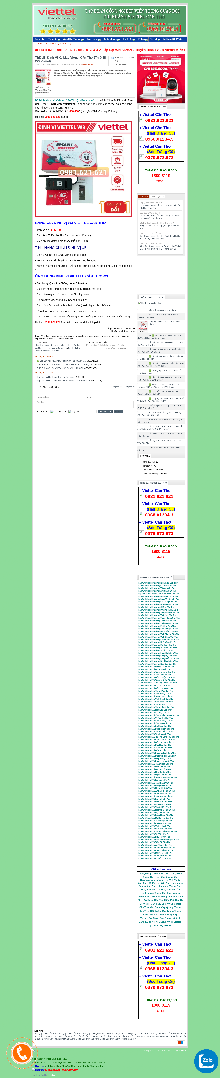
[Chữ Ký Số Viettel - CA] (149, 303)
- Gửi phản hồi (129, 387)
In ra (116, 61)
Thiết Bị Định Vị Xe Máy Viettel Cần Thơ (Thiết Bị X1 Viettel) (63, 364)
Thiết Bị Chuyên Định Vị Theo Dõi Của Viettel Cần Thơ (61, 368)
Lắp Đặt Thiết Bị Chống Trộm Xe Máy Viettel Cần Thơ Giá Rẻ (63, 381)
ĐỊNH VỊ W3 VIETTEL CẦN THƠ (80, 223)
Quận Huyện (92, 39)
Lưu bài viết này (122, 64)
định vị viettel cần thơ (70, 345)
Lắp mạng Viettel (88, 1033)
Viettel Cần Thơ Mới (72, 39)
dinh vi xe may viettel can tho (47, 345)
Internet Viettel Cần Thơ (107, 1033)
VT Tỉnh (141, 39)
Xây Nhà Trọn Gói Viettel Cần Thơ (163, 310)
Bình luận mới (158, 197)
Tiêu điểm (144, 197)
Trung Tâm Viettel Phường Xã (156, 577)
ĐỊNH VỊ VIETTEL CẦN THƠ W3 (82, 276)
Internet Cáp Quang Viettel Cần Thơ (134, 1033)
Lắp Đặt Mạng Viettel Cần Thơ (116, 1036)
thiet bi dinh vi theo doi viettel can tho (51, 348)
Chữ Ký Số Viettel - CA (151, 297)
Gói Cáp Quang (110, 39)
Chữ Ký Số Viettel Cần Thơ (50, 1036)
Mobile (52, 1075)
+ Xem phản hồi (116, 387)
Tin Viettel (52, 39)
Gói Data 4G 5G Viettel (173, 39)
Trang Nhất (149, 1051)
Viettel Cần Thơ (87, 64)
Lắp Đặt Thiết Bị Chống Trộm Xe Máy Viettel (56, 377)
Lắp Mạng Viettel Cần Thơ (45, 1033)
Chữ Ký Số (128, 39)
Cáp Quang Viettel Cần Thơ (163, 1033)
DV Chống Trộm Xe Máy (60, 43)
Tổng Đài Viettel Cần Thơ (153, 483)
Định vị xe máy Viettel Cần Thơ (57, 100)
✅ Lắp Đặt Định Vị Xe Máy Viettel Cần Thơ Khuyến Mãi (61, 361)
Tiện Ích (153, 39)
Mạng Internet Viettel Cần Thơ (169, 1036)
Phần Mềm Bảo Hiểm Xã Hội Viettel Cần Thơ (82, 1036)
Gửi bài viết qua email (124, 57)
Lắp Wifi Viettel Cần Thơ (125, 1039)
